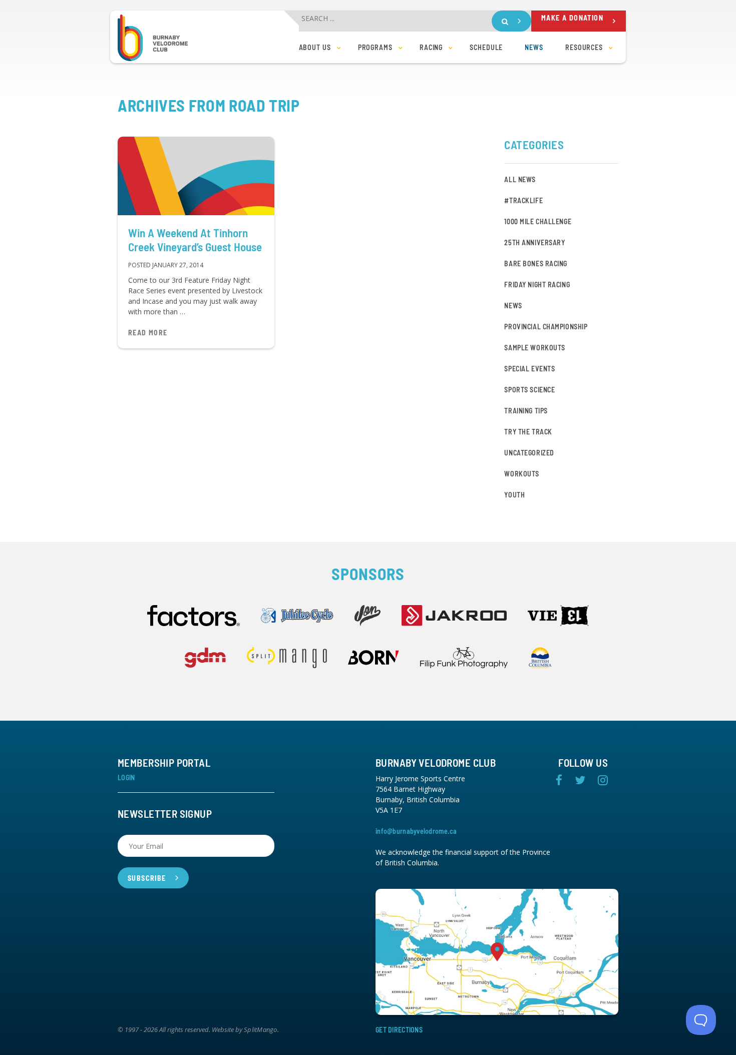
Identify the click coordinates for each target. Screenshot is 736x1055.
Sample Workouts (534, 347)
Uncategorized (529, 452)
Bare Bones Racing (535, 263)
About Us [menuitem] (315, 47)
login (126, 777)
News (513, 305)
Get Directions (399, 1029)
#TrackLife (523, 200)
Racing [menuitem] (431, 47)
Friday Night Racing (537, 284)
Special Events (529, 368)
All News (519, 179)
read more (148, 332)
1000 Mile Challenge (537, 221)
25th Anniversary (534, 242)
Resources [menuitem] (584, 47)
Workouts (521, 473)
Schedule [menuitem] (486, 47)
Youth (514, 494)
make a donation (572, 18)
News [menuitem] (534, 47)
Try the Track (528, 431)
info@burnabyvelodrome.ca (416, 831)
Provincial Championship (545, 326)
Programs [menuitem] (375, 47)
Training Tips (525, 410)
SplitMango (260, 1030)
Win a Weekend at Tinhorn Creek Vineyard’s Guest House (195, 240)
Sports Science (529, 389)
